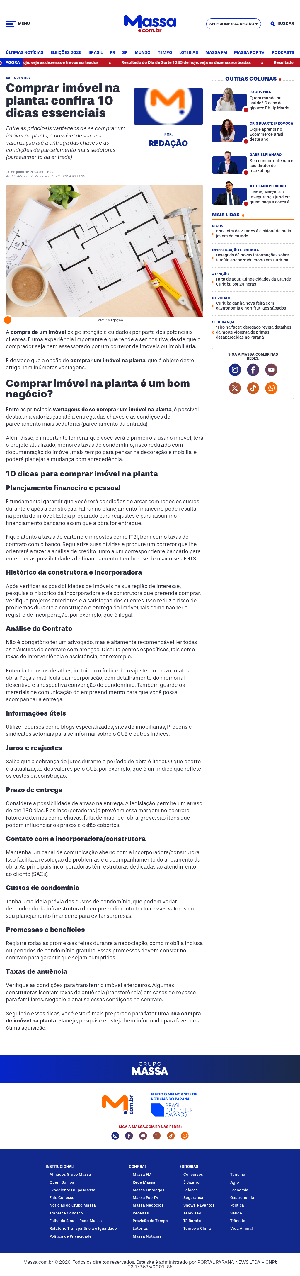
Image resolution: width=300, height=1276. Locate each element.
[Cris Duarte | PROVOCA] (229, 130)
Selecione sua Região (231, 24)
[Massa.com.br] (149, 24)
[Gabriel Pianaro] (229, 162)
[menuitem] (24, 53)
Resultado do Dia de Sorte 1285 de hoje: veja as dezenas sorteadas (161, 62)
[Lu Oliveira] (229, 99)
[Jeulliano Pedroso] (229, 193)
